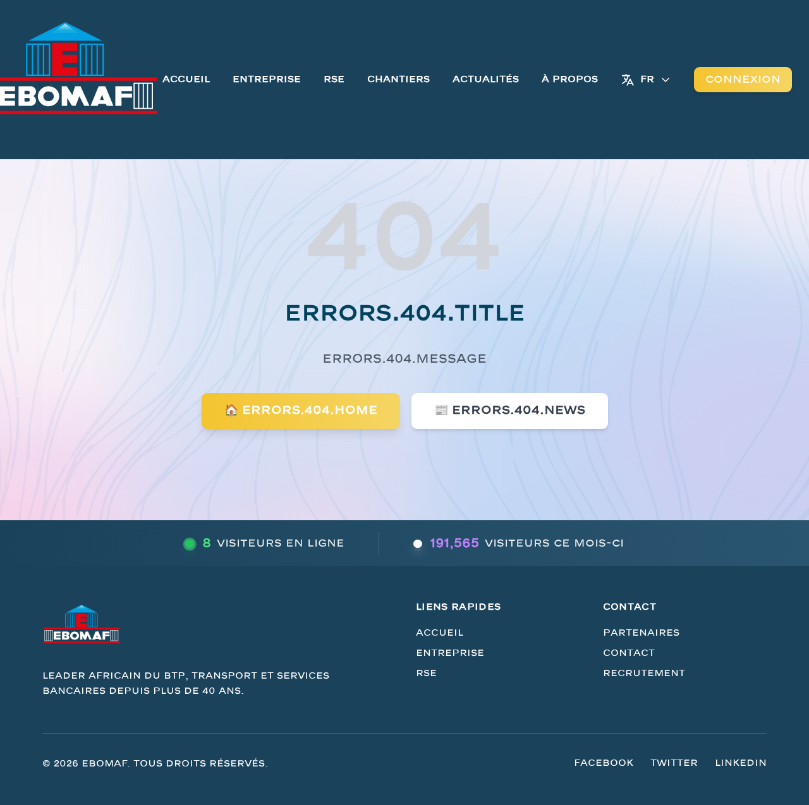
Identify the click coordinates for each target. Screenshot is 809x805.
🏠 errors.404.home (300, 410)
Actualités (486, 79)
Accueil (186, 79)
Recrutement (644, 673)
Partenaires (641, 633)
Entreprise (267, 79)
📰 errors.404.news (509, 410)
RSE (334, 79)
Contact (629, 653)
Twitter (674, 763)
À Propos (570, 79)
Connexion (743, 79)
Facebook (603, 763)
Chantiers (398, 79)
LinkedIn (741, 763)
